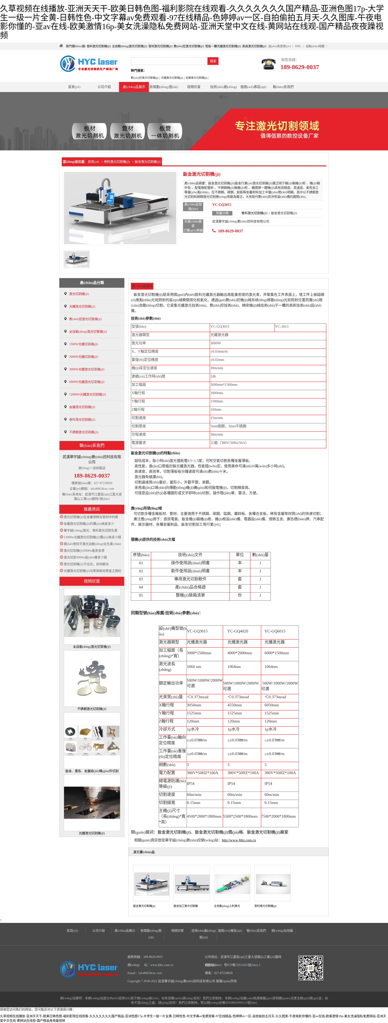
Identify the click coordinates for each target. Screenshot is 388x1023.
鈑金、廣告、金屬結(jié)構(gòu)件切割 (92, 771)
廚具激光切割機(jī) (254, 46)
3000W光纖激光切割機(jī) (86, 369)
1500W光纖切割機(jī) (83, 344)
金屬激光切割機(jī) (82, 407)
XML (298, 46)
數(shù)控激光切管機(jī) (189, 46)
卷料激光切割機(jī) (99, 46)
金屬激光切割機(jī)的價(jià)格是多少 (89, 523)
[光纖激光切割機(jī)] (92, 802)
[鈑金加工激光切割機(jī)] (193, 883)
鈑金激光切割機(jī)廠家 (267, 832)
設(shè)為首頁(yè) (279, 46)
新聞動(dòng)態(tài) (164, 87)
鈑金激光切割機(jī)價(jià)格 (219, 832)
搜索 (213, 61)
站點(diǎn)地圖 (315, 46)
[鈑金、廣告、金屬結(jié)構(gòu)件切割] (92, 740)
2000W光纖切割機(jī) (83, 356)
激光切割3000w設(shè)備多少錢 (85, 557)
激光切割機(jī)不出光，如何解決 (86, 564)
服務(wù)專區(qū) (253, 87)
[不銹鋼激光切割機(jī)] (92, 678)
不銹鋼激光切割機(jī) (83, 432)
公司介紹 (104, 87)
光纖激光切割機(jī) (82, 306)
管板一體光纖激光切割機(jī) (223, 46)
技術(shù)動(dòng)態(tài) (223, 88)
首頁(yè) (74, 87)
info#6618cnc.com (150, 973)
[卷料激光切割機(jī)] (273, 883)
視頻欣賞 (194, 87)
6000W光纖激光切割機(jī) (86, 382)
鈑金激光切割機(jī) (174, 832)
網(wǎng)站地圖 (282, 930)
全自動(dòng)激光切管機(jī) (129, 46)
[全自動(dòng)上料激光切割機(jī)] (233, 883)
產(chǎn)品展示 (134, 87)
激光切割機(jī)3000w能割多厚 (84, 550)
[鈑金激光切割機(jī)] (152, 883)
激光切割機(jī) (79, 294)
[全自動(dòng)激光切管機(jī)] (92, 616)
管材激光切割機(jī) (160, 46)
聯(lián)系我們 (283, 87)
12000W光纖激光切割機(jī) (87, 394)
